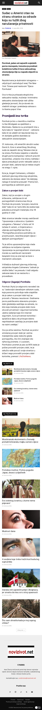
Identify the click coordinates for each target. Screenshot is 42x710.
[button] (3, 3)
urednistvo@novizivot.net (27, 678)
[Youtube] (32, 692)
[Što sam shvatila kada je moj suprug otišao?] (21, 608)
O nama (13, 699)
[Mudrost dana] (7, 401)
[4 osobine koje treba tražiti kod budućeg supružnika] (21, 547)
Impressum (20, 699)
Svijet (8, 9)
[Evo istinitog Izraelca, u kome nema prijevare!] (7, 391)
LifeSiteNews (25, 356)
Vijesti (4, 9)
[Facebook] (10, 692)
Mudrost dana (18, 398)
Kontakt (27, 699)
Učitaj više (20, 630)
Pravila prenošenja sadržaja (14, 702)
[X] (26, 692)
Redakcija (8, 28)
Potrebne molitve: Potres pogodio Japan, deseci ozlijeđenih (18, 471)
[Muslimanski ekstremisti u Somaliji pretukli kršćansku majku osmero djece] (7, 371)
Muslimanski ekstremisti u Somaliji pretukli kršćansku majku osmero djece (20, 440)
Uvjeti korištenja (21, 704)
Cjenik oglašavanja (29, 702)
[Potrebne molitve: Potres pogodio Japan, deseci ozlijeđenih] (7, 381)
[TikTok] (21, 692)
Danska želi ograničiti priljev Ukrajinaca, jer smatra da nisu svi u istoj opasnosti (20, 591)
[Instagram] (15, 692)
